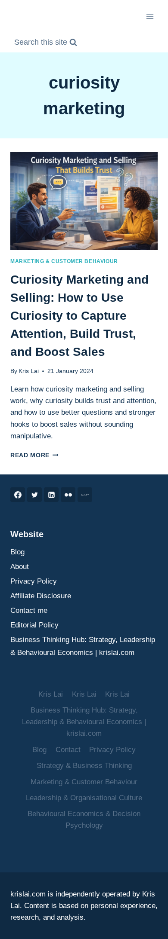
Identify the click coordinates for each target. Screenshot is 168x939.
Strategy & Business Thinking (84, 766)
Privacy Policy (33, 581)
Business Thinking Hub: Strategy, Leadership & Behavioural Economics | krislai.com (82, 646)
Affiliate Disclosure (40, 596)
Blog (17, 552)
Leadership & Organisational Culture (84, 798)
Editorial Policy (34, 625)
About (19, 567)
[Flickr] (68, 494)
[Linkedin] (51, 494)
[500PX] (85, 494)
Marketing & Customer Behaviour (64, 261)
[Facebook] (17, 494)
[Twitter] (34, 494)
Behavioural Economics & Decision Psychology (84, 819)
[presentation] (84, 201)
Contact (68, 750)
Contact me (28, 610)
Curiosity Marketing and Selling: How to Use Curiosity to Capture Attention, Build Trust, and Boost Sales (79, 315)
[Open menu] (150, 16)
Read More (34, 455)
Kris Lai (29, 371)
